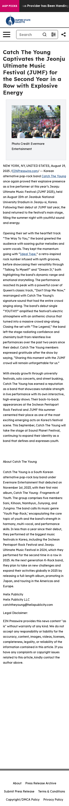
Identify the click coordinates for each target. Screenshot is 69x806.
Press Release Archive (40, 783)
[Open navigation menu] (6, 34)
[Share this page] (63, 34)
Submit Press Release (19, 791)
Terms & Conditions (51, 791)
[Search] (44, 34)
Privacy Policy (53, 799)
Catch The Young (54, 176)
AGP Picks (9, 6)
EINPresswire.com (25, 171)
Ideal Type (28, 254)
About (17, 783)
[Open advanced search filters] (53, 34)
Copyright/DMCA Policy (23, 799)
